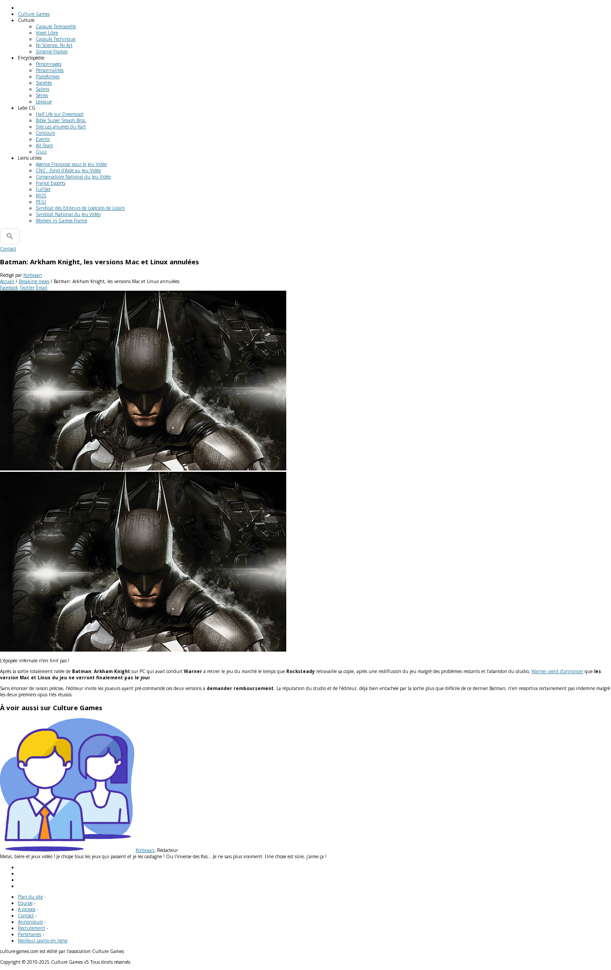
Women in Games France (61, 220)
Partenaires (29, 934)
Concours (45, 133)
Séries (42, 95)
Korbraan (32, 275)
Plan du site (30, 897)
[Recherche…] (10, 236)
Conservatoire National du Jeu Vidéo (73, 177)
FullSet (43, 189)
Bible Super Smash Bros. (61, 120)
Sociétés (44, 83)
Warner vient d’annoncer (557, 671)
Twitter (27, 287)
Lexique (44, 101)
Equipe (25, 903)
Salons (42, 89)
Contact (8, 249)
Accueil (7, 281)
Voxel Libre (47, 33)
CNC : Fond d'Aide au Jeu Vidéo (68, 170)
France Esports (50, 183)
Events (43, 139)
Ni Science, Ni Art (54, 45)
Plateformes (47, 76)
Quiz (41, 151)
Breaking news (34, 281)
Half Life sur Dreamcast (60, 114)
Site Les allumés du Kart (61, 126)
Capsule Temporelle (56, 26)
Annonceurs (30, 922)
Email (41, 287)
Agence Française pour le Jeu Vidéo (71, 164)
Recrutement (31, 928)
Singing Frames (52, 51)
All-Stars (44, 145)
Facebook (9, 287)
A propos (26, 909)
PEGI (41, 202)
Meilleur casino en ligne (43, 940)
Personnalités (50, 70)
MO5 (41, 195)
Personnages (48, 64)
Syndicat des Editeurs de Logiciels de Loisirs (80, 208)
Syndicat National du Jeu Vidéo (68, 214)
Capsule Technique (56, 39)
